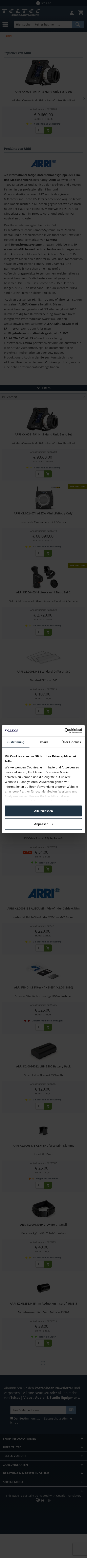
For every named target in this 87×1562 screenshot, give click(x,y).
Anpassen (41, 824)
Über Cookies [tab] (71, 742)
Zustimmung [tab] (16, 742)
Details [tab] (43, 742)
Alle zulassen (43, 810)
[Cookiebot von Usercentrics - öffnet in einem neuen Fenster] (64, 730)
